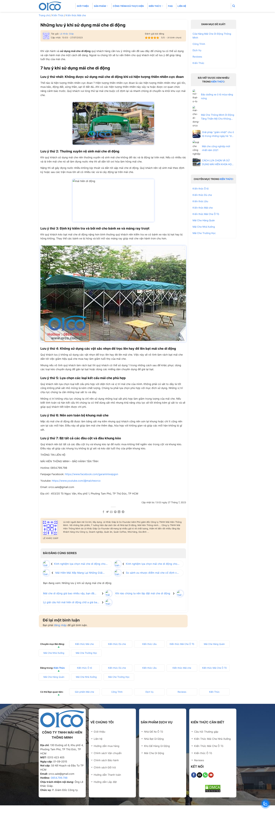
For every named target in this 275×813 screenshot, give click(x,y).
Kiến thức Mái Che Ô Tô (206, 214)
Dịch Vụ (197, 50)
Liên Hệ (182, 6)
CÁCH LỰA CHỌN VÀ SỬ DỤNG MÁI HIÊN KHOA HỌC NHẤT (217, 162)
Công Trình (199, 43)
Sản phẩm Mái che (84, 691)
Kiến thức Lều (200, 201)
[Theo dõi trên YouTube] (211, 775)
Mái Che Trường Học (204, 233)
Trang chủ (44, 15)
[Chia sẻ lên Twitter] (107, 512)
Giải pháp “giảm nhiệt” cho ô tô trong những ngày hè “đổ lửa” (218, 134)
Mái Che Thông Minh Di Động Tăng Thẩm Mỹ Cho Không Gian (217, 116)
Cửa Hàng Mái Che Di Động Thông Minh (212, 35)
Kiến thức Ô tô (201, 188)
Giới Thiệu (83, 6)
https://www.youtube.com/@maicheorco (76, 480)
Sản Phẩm (100, 6)
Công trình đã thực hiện (128, 6)
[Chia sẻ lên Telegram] (123, 512)
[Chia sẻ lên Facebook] (103, 512)
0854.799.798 (59, 777)
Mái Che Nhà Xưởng (204, 226)
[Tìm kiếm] (233, 6)
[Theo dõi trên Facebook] (193, 775)
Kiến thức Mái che (76, 15)
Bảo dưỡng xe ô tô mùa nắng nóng (217, 96)
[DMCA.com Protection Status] (213, 788)
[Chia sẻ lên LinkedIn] (119, 512)
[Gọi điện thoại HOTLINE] (205, 775)
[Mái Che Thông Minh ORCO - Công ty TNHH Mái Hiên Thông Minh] (55, 6)
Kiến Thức (58, 15)
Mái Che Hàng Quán (204, 220)
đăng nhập (60, 625)
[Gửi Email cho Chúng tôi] (199, 775)
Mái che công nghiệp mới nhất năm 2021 (216, 148)
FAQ (170, 6)
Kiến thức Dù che (202, 194)
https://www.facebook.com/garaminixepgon (91, 474)
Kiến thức (155, 6)
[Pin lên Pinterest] (115, 512)
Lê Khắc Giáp (67, 33)
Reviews (197, 56)
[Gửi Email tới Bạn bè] (111, 512)
